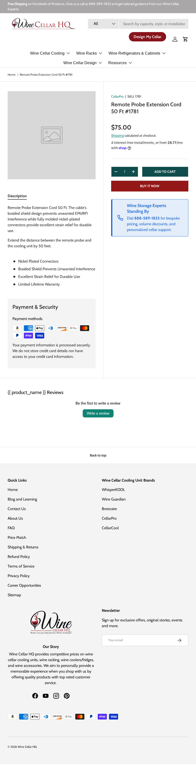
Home (11, 74)
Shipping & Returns (23, 547)
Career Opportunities (24, 585)
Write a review (98, 413)
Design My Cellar (147, 36)
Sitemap (14, 595)
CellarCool (110, 528)
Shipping (117, 135)
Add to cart (165, 171)
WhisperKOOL (113, 489)
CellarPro (117, 96)
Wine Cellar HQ (27, 746)
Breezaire (109, 508)
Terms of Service (21, 566)
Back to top (98, 455)
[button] (185, 39)
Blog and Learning (22, 499)
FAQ (11, 528)
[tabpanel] (52, 246)
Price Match (17, 537)
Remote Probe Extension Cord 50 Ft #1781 (46, 74)
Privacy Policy (19, 576)
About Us (15, 518)
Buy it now (149, 186)
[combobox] (138, 24)
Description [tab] (17, 196)
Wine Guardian (114, 499)
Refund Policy (19, 556)
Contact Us (17, 508)
